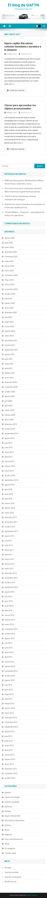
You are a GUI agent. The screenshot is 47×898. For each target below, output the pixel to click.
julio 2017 (8, 541)
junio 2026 (9, 243)
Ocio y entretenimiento (14, 839)
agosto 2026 (10, 238)
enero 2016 (9, 624)
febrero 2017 (10, 564)
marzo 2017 (9, 559)
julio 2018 (8, 489)
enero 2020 (9, 420)
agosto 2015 (10, 638)
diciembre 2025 (11, 252)
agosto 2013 (10, 731)
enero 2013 (9, 764)
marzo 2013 (9, 755)
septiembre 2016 (11, 587)
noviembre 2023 (11, 289)
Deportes (8, 807)
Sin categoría (10, 848)
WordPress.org (10, 882)
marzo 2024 (9, 285)
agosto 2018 (10, 485)
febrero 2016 (10, 620)
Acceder (8, 868)
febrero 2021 (10, 373)
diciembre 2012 (11, 769)
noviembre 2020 (11, 387)
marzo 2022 (9, 326)
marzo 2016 (9, 615)
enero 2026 (9, 247)
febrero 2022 (10, 331)
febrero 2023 (10, 303)
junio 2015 (9, 648)
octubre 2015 (10, 634)
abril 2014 (8, 699)
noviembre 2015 (11, 629)
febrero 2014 (10, 708)
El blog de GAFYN (23, 5)
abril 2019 (8, 457)
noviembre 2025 (11, 257)
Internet (8, 825)
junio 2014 (9, 690)
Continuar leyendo (17, 90)
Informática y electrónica (14, 821)
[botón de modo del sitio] (38, 26)
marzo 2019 (9, 461)
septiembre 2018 (11, 480)
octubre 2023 (10, 294)
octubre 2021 (10, 345)
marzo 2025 (9, 266)
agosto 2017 (10, 536)
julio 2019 (8, 443)
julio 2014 (8, 685)
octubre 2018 (10, 475)
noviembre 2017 (11, 522)
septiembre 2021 (11, 350)
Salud (7, 844)
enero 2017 (9, 569)
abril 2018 (8, 499)
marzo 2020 (9, 410)
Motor (7, 830)
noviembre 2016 (11, 578)
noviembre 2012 (11, 773)
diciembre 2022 (11, 312)
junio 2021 (9, 359)
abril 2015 (8, 657)
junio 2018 (9, 494)
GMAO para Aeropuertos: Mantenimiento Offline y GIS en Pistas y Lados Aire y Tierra (24, 182)
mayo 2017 (9, 550)
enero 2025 (9, 271)
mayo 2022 (9, 322)
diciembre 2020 (11, 382)
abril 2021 (8, 368)
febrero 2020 (10, 415)
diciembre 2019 (11, 424)
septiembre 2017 (11, 531)
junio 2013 (9, 741)
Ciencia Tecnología (12, 797)
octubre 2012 (10, 778)
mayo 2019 (9, 452)
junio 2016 (9, 601)
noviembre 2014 (11, 671)
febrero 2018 (10, 508)
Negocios (8, 835)
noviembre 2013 (11, 722)
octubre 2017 (10, 527)
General (8, 811)
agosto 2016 (10, 592)
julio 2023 (8, 299)
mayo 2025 (9, 261)
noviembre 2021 (11, 341)
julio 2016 (8, 597)
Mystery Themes (31, 895)
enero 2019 (9, 471)
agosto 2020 (10, 396)
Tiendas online (10, 853)
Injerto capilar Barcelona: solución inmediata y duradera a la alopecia (22, 46)
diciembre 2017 (11, 517)
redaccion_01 (26, 54)
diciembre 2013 (11, 718)
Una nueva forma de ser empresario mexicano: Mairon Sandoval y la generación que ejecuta (23, 190)
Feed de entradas (11, 872)
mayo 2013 (9, 746)
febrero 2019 (10, 466)
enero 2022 (9, 336)
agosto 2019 (10, 438)
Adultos (8, 793)
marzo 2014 (9, 704)
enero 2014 (9, 713)
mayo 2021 (9, 364)
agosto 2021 (10, 354)
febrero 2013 (10, 759)
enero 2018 (9, 513)
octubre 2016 (10, 583)
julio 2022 (8, 317)
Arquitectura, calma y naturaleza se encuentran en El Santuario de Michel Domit (25, 206)
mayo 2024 (9, 280)
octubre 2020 (10, 392)
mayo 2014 (9, 694)
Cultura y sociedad (12, 802)
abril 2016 (8, 610)
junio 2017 (9, 545)
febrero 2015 (10, 666)
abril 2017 (8, 555)
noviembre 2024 (11, 275)
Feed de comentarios (13, 877)
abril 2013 (8, 750)
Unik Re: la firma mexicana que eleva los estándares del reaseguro (20, 198)
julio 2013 (8, 736)
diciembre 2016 (11, 573)
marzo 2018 (9, 503)
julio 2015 (8, 643)
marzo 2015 (9, 662)
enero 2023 (9, 308)
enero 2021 (9, 378)
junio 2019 (9, 448)
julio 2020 (8, 401)
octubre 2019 (10, 429)
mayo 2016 (9, 606)
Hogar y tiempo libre (12, 816)
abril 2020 (8, 406)
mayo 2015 (9, 652)
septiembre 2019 (11, 434)
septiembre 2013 (11, 727)
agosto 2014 (10, 680)
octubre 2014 (10, 676)
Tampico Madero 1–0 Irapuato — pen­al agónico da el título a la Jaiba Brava (24, 213)
